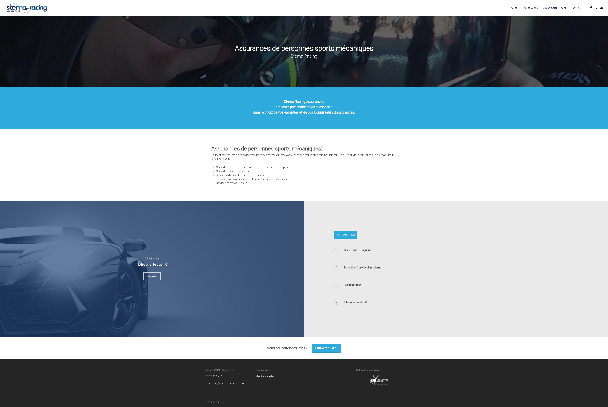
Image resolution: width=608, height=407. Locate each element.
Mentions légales (265, 376)
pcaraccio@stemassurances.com (225, 383)
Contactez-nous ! (326, 348)
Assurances (531, 8)
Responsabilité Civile (555, 8)
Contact (577, 8)
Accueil (515, 8)
